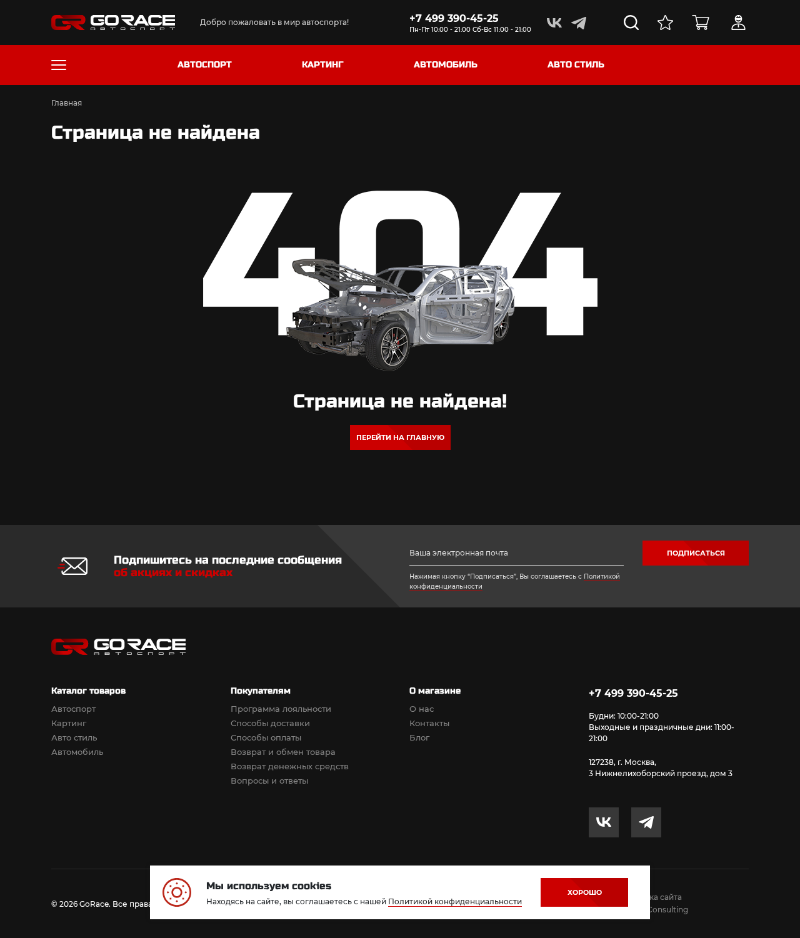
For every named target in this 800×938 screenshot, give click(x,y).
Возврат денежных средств (290, 766)
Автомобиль (77, 752)
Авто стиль (74, 737)
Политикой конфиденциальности (455, 901)
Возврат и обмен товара (283, 752)
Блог (419, 737)
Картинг (68, 723)
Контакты (429, 723)
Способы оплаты (266, 737)
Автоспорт (73, 709)
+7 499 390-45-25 (454, 18)
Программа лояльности (281, 709)
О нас (421, 709)
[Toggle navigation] (58, 65)
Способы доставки (270, 723)
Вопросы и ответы (269, 781)
